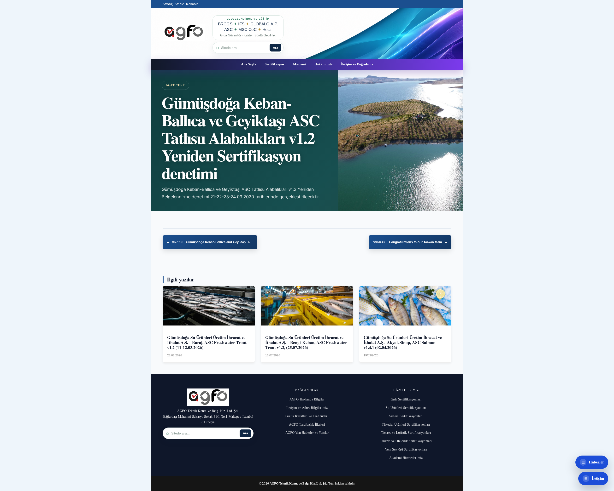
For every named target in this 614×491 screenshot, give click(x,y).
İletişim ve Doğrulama (357, 64)
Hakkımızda (323, 64)
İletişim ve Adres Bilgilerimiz (307, 408)
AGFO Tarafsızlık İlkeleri (307, 424)
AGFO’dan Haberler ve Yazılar (307, 432)
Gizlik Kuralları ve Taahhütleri (306, 416)
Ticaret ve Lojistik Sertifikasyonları (406, 432)
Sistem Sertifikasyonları (406, 416)
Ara (275, 47)
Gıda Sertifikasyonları (406, 399)
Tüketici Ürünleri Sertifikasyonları (406, 424)
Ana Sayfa (248, 64)
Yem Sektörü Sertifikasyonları (406, 449)
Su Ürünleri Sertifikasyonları (406, 408)
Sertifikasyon (274, 64)
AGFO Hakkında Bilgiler (307, 399)
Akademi (299, 64)
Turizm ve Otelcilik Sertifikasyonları (406, 441)
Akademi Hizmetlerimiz (406, 458)
